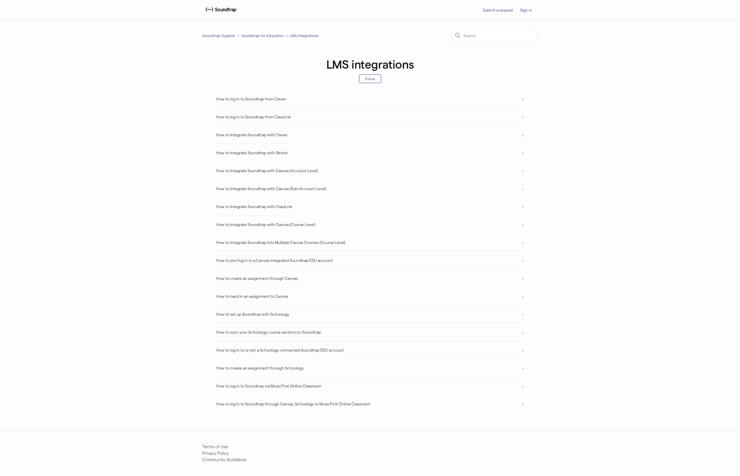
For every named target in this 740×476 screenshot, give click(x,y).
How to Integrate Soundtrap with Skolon (252, 152)
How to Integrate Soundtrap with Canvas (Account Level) (267, 170)
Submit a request (498, 10)
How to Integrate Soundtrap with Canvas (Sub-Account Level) (271, 188)
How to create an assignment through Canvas (257, 278)
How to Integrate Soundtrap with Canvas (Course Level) (265, 224)
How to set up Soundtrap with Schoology (252, 314)
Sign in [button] (526, 10)
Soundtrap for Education (262, 35)
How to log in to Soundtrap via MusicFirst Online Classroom (268, 385)
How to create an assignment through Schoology (260, 367)
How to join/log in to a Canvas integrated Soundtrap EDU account (274, 260)
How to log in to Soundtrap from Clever (251, 98)
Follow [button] (370, 79)
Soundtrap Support (218, 35)
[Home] (220, 13)
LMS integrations (304, 35)
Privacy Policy (215, 453)
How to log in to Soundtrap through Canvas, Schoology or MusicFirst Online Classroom (293, 403)
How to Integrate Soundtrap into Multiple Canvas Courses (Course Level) (280, 242)
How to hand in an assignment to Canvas (252, 296)
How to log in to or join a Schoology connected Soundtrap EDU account (280, 350)
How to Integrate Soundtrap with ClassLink (254, 206)
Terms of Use (215, 446)
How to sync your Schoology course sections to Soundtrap (268, 332)
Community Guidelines (224, 459)
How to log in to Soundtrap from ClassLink (253, 116)
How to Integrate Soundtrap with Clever (252, 134)
